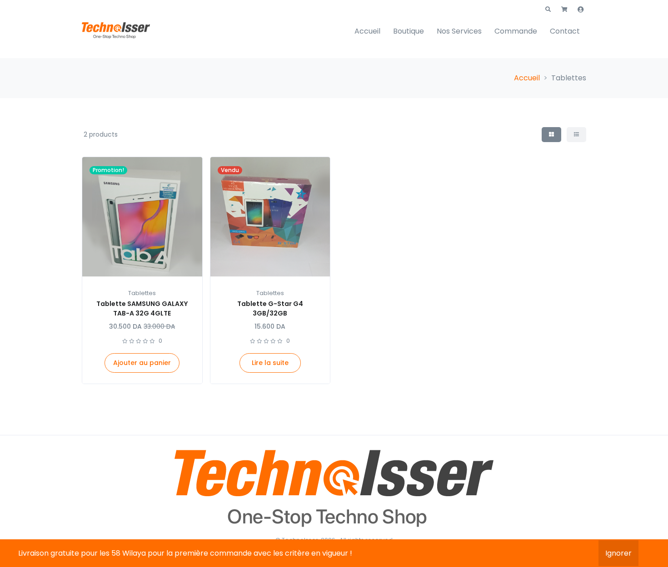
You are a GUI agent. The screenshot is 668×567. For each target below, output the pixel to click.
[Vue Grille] (551, 134)
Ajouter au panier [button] (142, 362)
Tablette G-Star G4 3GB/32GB (270, 308)
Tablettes (142, 293)
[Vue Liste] (576, 134)
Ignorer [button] (618, 553)
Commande (515, 31)
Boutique (408, 31)
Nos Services (459, 31)
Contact (565, 31)
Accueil (367, 31)
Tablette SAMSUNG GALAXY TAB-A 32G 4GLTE (142, 308)
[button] (548, 9)
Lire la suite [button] (270, 362)
